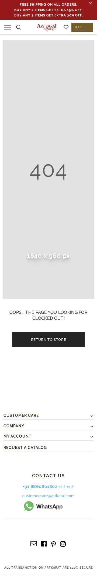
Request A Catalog (25, 447)
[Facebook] (44, 543)
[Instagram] (63, 543)
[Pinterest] (53, 543)
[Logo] (47, 27)
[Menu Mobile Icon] (7, 27)
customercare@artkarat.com (48, 496)
